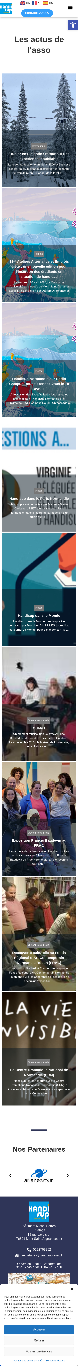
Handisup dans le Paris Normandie (39, 499)
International (39, 146)
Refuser (39, 1340)
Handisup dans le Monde (39, 616)
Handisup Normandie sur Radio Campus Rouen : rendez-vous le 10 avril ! (39, 384)
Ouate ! (39, 728)
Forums (39, 254)
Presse (39, 371)
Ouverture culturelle (38, 720)
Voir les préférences (39, 1351)
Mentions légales (55, 1360)
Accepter (39, 1329)
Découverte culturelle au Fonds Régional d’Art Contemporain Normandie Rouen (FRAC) (39, 958)
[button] (73, 25)
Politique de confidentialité (27, 1360)
